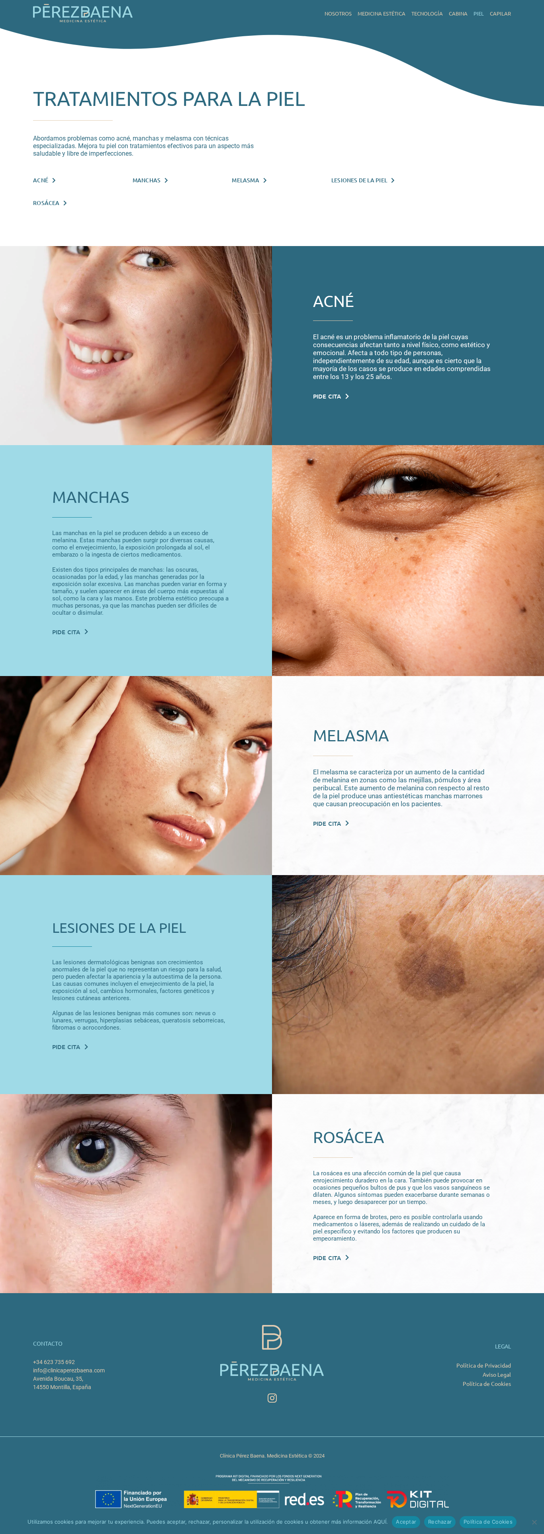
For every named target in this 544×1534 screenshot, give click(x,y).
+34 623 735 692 (54, 1362)
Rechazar (440, 1521)
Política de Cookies (488, 1521)
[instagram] (272, 1398)
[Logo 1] (83, 7)
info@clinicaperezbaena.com (69, 1370)
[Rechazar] (534, 1522)
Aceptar (406, 1521)
